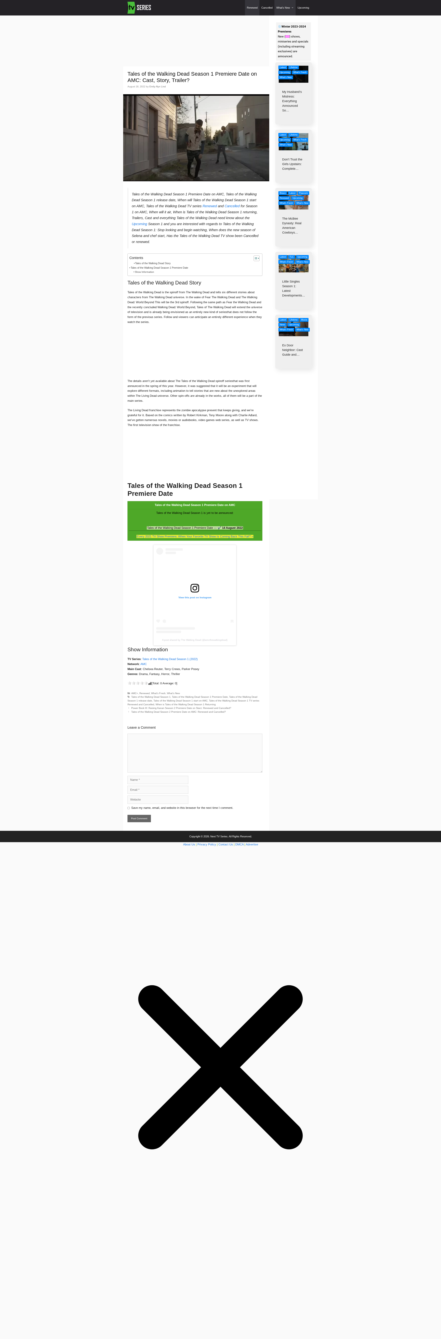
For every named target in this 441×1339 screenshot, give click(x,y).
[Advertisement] (196, 41)
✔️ (219, 528)
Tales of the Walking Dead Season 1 (151, 696)
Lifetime (294, 67)
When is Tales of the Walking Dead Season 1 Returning (186, 704)
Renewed (252, 7)
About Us (189, 844)
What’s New (283, 7)
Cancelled (267, 7)
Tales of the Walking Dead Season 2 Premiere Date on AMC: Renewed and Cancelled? (178, 711)
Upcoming (303, 7)
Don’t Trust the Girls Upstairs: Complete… (292, 164)
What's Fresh (158, 693)
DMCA (239, 844)
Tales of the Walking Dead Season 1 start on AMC (180, 700)
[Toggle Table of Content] (255, 258)
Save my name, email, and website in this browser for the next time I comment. (182, 807)
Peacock (303, 193)
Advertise (252, 844)
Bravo (283, 193)
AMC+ (134, 693)
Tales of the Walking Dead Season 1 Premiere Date (159, 267)
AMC (143, 664)
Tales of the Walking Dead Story (153, 263)
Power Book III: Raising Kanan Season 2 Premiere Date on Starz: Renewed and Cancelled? (181, 708)
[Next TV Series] (139, 7)
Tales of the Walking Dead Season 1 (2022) (170, 659)
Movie (304, 319)
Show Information (144, 272)
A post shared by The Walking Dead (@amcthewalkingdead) (195, 640)
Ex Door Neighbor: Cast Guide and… (292, 350)
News (282, 324)
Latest (283, 67)
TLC (292, 257)
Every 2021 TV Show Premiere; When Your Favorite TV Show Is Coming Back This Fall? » (195, 536)
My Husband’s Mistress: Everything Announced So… (292, 101)
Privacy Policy (206, 844)
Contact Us (225, 844)
